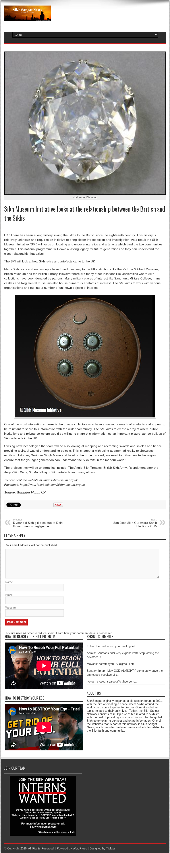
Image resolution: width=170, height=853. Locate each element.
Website (10, 607)
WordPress (80, 848)
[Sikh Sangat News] (27, 17)
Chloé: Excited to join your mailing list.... (113, 646)
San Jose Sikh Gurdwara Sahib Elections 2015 (135, 523)
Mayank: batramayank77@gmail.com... (112, 664)
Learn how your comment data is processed (84, 633)
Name (9, 582)
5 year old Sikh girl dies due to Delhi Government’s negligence (38, 523)
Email (9, 595)
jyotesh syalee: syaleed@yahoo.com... (112, 681)
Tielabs (111, 848)
